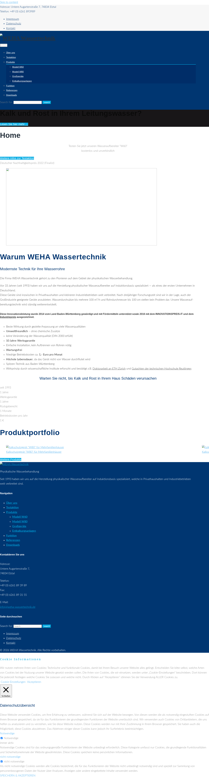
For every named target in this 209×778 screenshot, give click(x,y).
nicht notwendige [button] (10, 757)
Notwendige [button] (7, 733)
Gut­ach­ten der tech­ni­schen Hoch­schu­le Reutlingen (161, 368)
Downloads (11, 95)
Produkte (10, 62)
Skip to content (9, 2)
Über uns (10, 52)
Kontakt (10, 28)
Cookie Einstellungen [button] (13, 682)
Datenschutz (13, 23)
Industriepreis (8, 317)
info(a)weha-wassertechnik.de (17, 607)
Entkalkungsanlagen (22, 81)
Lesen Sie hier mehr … (14, 124)
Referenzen (11, 90)
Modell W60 (18, 67)
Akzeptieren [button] (34, 682)
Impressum (12, 19)
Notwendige (11, 738)
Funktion (10, 85)
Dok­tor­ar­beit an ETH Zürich (109, 368)
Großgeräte (18, 76)
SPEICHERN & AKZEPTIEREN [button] (17, 775)
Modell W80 (18, 71)
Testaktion (11, 57)
